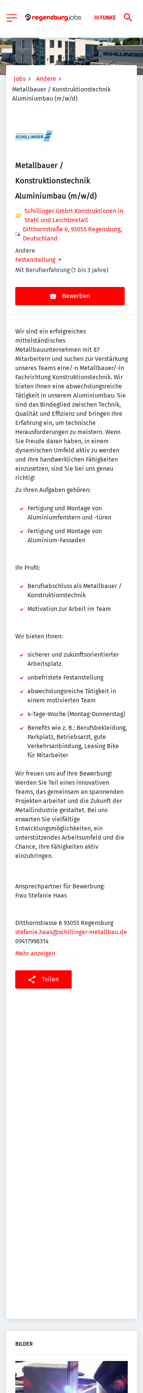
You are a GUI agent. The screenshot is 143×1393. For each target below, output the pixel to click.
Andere (46, 78)
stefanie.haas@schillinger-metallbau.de (71, 932)
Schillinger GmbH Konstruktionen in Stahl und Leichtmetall (73, 215)
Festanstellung (35, 259)
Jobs (20, 78)
